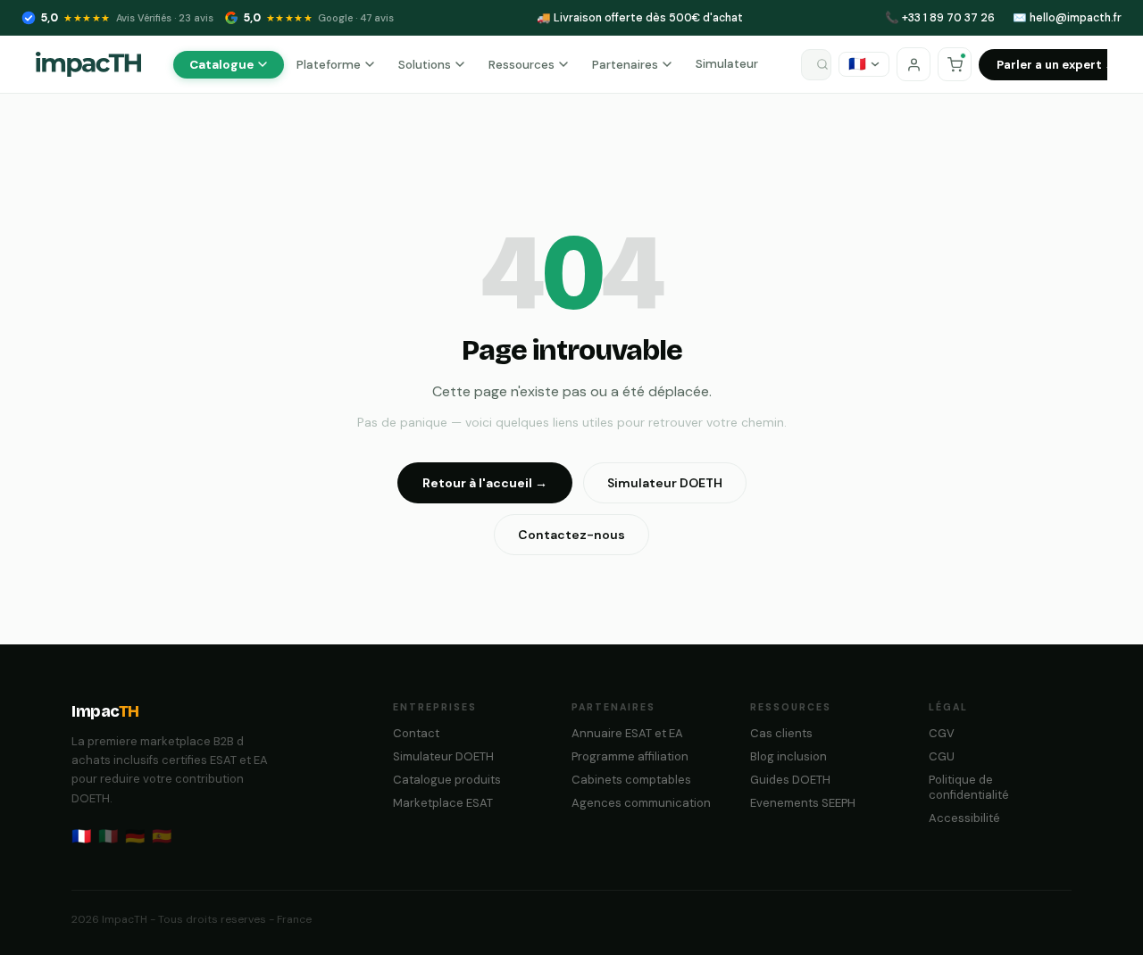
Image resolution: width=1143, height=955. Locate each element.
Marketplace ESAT (443, 802)
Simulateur (727, 63)
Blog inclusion (788, 756)
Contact (416, 733)
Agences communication (641, 802)
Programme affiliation (630, 756)
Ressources (521, 64)
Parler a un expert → (1056, 64)
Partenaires (625, 64)
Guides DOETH (790, 779)
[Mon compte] (913, 64)
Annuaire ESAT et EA (627, 733)
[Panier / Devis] (955, 64)
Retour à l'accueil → (484, 483)
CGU (942, 756)
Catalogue (221, 64)
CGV (942, 733)
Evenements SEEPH (802, 802)
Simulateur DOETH (664, 483)
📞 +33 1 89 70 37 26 (940, 18)
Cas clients (781, 733)
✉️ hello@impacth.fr (1067, 18)
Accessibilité (964, 818)
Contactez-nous (571, 535)
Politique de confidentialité (969, 787)
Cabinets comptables (631, 779)
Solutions (424, 64)
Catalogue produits (447, 779)
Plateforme (328, 64)
